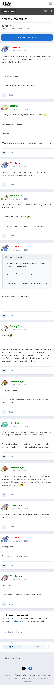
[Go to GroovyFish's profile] (5, 197)
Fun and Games (23, 28)
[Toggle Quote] (6, 257)
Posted (18, 50)
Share (13, 647)
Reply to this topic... (16, 632)
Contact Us (35, 675)
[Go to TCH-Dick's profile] (5, 49)
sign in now (16, 621)
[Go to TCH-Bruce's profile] (5, 507)
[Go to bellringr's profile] (5, 107)
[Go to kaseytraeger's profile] (5, 383)
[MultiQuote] (4, 95)
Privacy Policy (21, 675)
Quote (11, 95)
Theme (7, 675)
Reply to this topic (27, 37)
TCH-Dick (9, 26)
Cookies (46, 675)
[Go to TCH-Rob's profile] (5, 424)
